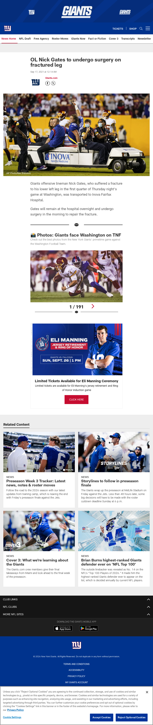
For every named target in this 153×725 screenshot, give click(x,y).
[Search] (141, 28)
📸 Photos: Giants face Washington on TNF (75, 234)
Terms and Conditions (76, 664)
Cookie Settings (12, 717)
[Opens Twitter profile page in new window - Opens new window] (53, 83)
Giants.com (51, 78)
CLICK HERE (76, 399)
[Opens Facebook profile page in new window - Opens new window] (47, 83)
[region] (76, 705)
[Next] (92, 306)
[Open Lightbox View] (76, 284)
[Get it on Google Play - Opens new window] (88, 630)
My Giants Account (76, 682)
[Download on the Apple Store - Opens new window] (63, 629)
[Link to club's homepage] (7, 27)
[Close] (147, 692)
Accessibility (76, 670)
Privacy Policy (76, 676)
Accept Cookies (102, 717)
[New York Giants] (76, 645)
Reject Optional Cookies (132, 717)
